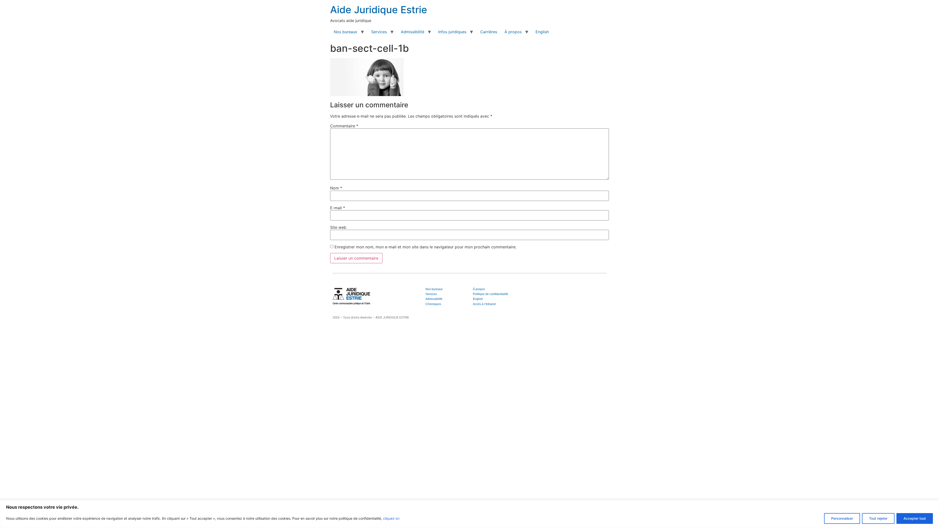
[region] (469, 514)
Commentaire (344, 126)
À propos (513, 31)
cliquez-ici (391, 518)
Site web (338, 227)
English (542, 31)
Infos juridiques (452, 31)
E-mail (337, 208)
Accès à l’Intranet (484, 304)
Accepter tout (915, 518)
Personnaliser (842, 518)
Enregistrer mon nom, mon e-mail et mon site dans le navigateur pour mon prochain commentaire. (425, 247)
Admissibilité (412, 31)
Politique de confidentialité (490, 294)
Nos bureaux (345, 31)
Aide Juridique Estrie (378, 10)
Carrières (488, 31)
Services (379, 31)
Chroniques (433, 304)
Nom (336, 188)
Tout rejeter (878, 518)
